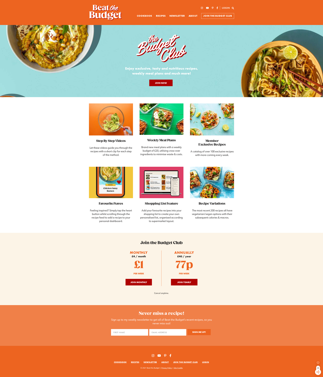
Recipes (161, 15)
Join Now (161, 82)
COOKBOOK (144, 15)
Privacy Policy (166, 368)
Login (226, 7)
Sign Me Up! (199, 332)
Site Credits (178, 368)
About (193, 15)
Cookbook (120, 362)
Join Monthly (138, 282)
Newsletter (177, 15)
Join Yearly (184, 282)
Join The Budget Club (217, 15)
